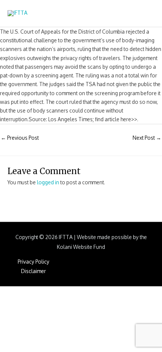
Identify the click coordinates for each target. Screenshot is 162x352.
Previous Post (20, 137)
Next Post (147, 137)
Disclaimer (33, 271)
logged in (48, 182)
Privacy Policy (33, 261)
